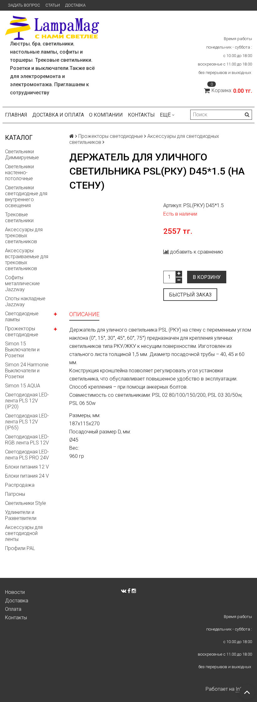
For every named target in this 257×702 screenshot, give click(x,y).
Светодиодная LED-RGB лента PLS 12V (27, 440)
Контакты (141, 115)
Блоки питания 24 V (27, 476)
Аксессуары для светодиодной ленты (24, 533)
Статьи (52, 5)
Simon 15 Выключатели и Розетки (22, 350)
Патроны (15, 494)
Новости (15, 592)
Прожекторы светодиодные (21, 332)
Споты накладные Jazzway (25, 301)
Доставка (75, 5)
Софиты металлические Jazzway (22, 283)
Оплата (13, 609)
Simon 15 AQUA (22, 386)
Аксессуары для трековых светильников (24, 235)
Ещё (165, 115)
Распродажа (19, 485)
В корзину (207, 277)
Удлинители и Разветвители (20, 515)
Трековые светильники (19, 217)
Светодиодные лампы (22, 316)
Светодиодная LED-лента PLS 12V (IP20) (27, 401)
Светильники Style (25, 503)
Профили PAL (20, 548)
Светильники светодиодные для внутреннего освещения (26, 196)
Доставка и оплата (58, 115)
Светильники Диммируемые (22, 154)
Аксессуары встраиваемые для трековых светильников (26, 259)
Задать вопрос (24, 5)
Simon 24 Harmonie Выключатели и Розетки (27, 371)
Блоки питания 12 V (27, 467)
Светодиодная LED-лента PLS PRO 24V (27, 455)
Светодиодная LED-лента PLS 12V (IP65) (27, 422)
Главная (16, 115)
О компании (106, 115)
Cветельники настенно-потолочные (19, 172)
